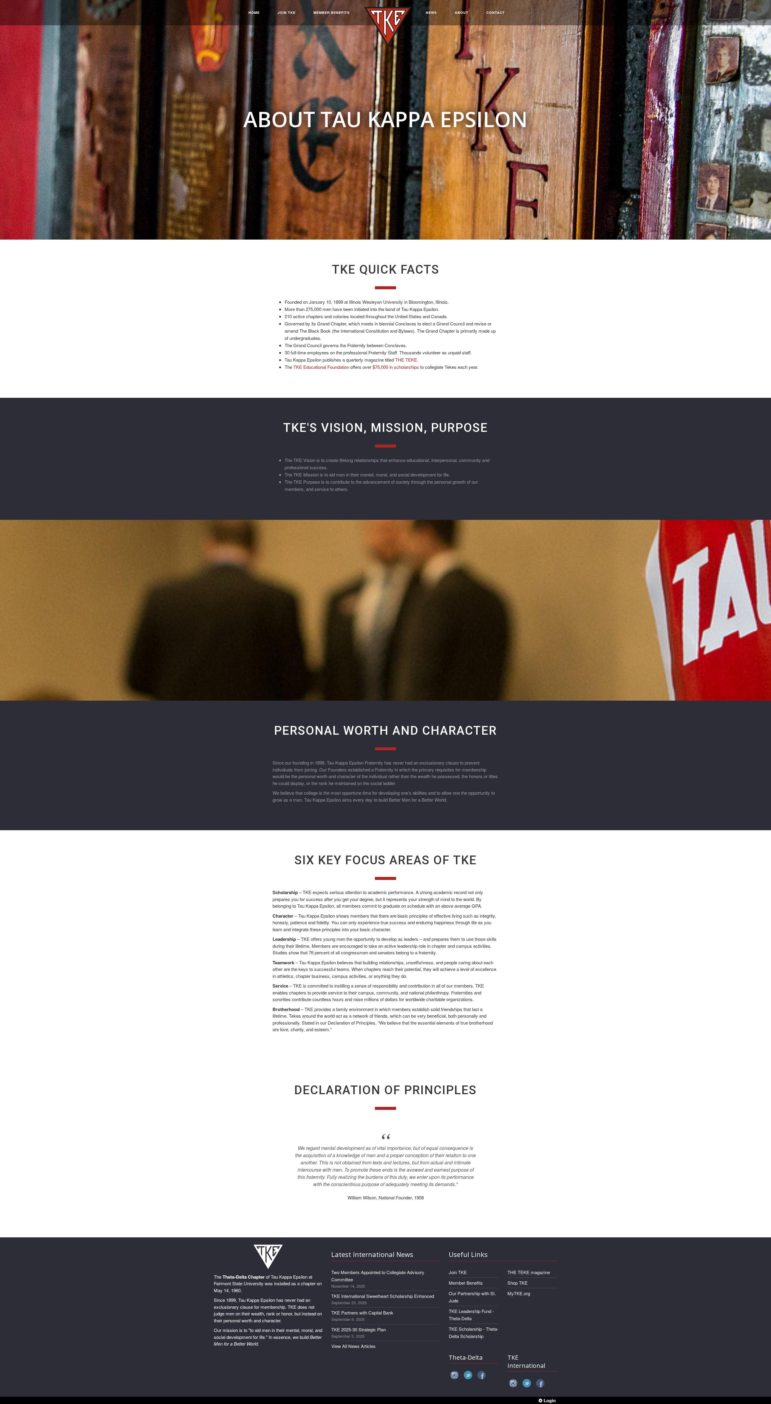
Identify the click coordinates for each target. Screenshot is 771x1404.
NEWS (431, 12)
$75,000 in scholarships (396, 367)
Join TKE (458, 1272)
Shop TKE (517, 1283)
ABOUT (461, 12)
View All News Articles (353, 1346)
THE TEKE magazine (528, 1272)
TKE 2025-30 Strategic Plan (358, 1329)
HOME (254, 12)
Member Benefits (466, 1283)
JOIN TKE (286, 12)
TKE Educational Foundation (321, 367)
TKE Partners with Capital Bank (362, 1312)
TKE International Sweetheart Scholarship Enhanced (382, 1296)
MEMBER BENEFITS (332, 12)
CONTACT (495, 12)
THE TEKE (406, 359)
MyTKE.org (518, 1293)
